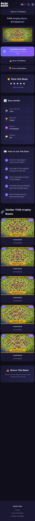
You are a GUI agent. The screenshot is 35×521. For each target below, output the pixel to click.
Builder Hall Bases (17, 516)
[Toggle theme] (28, 4)
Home (17, 510)
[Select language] (23, 4)
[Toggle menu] (32, 4)
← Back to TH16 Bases (17, 12)
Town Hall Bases (17, 513)
